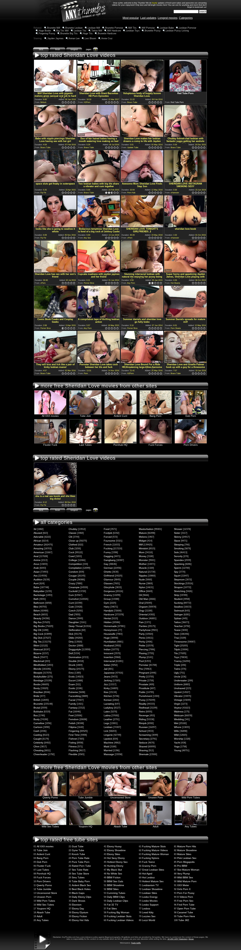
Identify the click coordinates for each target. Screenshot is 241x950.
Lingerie (108, 734)
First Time (74, 734)
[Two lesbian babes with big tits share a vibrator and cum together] (98, 181)
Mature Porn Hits (186, 846)
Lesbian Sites (149, 893)
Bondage (39, 680)
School (142, 731)
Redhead (144, 707)
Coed (72, 556)
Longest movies (167, 17)
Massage (109, 754)
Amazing (38, 548)
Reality (142, 703)
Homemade (110, 626)
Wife (176, 731)
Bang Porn (155, 415)
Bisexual (38, 649)
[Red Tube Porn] (185, 90)
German (108, 567)
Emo (71, 672)
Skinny (177, 536)
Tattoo (177, 622)
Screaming (145, 734)
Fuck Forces (155, 444)
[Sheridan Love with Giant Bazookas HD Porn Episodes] (98, 90)
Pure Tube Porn (80, 862)
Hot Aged (147, 873)
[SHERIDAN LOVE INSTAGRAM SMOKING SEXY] (185, 181)
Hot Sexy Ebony (116, 858)
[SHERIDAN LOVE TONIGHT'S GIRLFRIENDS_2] (142, 226)
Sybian (178, 618)
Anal (36, 556)
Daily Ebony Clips (81, 896)
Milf (141, 544)
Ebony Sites (113, 854)
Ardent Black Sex (81, 885)
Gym (106, 602)
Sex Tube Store (80, 873)
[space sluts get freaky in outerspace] (55, 181)
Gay (106, 564)
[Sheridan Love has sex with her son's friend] (55, 271)
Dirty (71, 641)
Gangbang (110, 560)
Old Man (143, 599)
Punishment (145, 696)
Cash (36, 731)
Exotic (72, 688)
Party (142, 633)
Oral (141, 602)
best (41, 49)
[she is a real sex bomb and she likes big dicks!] (55, 493)
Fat (70, 711)
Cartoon (38, 727)
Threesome (180, 641)
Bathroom (39, 602)
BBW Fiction (113, 877)
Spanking (179, 564)
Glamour (108, 579)
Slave (177, 540)
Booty (37, 688)
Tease (177, 630)
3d (35, 529)
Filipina (73, 727)
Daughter (74, 622)
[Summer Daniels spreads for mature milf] (185, 316)
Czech (72, 610)
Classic (73, 532)
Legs (106, 723)
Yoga (177, 746)
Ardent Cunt (120, 415)
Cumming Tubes (116, 893)
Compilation (75, 567)
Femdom (74, 719)
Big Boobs (39, 626)
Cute (71, 606)
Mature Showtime (187, 850)
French (108, 544)
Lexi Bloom (90, 38)
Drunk (72, 665)
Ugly (176, 672)
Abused (38, 532)
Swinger (178, 614)
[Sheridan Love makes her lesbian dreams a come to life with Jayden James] (142, 135)
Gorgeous (109, 591)
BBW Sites (113, 889)
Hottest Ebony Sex (117, 862)
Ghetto (107, 571)
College (73, 560)
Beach (37, 614)
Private (143, 680)
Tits (176, 653)
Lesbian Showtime (152, 889)
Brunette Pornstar (114, 27)
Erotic (72, 676)
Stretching (179, 591)
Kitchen (108, 696)
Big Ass (38, 622)
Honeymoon (110, 630)
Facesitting (75, 696)
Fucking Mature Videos (155, 850)
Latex (107, 711)
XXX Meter (183, 885)
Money (142, 556)
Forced (108, 536)
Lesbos (146, 908)
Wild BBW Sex (185, 877)
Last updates (148, 17)
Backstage (39, 595)
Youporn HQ (85, 826)
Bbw (36, 606)
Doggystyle (75, 649)
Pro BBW (182, 865)
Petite (142, 645)
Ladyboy (108, 707)
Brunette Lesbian (74, 27)
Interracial (109, 661)
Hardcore (109, 614)
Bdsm (37, 610)
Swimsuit (179, 610)
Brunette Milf (53, 27)
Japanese (109, 672)
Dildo (71, 637)
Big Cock (38, 633)
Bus (36, 715)
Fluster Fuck (50, 444)
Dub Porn (190, 415)
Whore (177, 727)
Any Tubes (191, 826)
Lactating (109, 703)
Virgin (177, 703)
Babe (36, 587)
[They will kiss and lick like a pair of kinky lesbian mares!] (55, 361)
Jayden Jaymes (55, 38)
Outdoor (143, 618)
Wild (176, 734)
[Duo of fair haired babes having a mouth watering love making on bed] (98, 135)
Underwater (180, 680)
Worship (178, 738)
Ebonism (77, 904)
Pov (141, 668)
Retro (142, 711)
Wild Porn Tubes (191, 797)
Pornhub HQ (120, 444)
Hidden (108, 622)
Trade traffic (136, 943)
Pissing (143, 653)
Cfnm (37, 746)
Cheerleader (40, 754)
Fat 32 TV (112, 904)
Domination (75, 657)
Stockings (179, 583)
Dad (71, 614)
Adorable (39, 536)
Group (107, 599)
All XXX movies (50, 415)
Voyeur (178, 707)
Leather (108, 719)
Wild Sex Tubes (50, 826)
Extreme (73, 692)
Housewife (109, 633)
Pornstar (143, 665)
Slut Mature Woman (188, 869)
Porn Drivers (191, 444)
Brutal (37, 707)
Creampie (74, 587)
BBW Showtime (115, 885)
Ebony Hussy (114, 846)
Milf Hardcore (114, 30)
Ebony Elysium (80, 912)
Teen (176, 633)
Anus (36, 564)
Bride (36, 696)
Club (71, 548)
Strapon (178, 587)
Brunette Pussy (153, 30)
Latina (107, 715)
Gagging (108, 556)
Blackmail (39, 661)
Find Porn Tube (185, 904)
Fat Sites (112, 908)
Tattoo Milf (96, 30)
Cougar (73, 575)
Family (72, 703)
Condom (73, 571)
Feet (71, 715)
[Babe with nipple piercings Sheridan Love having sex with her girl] (55, 135)
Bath (36, 599)
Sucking (178, 602)
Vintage (178, 699)
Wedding (179, 719)
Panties (143, 626)
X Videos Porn (185, 896)
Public (142, 692)
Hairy (107, 606)
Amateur (38, 544)
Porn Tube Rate (80, 858)
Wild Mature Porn (187, 881)
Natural (143, 571)
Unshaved (179, 688)
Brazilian (38, 692)
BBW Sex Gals (115, 881)
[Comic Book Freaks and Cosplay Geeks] (55, 316)
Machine (108, 742)
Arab (36, 567)
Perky (142, 641)
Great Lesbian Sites (153, 869)
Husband (109, 645)
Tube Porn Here (186, 916)
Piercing (143, 649)
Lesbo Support (150, 904)
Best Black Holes (81, 889)
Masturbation (146, 529)
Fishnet (73, 738)
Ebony (72, 668)
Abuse (191, 939)
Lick (106, 731)
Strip (176, 595)
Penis (142, 637)
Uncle (177, 676)
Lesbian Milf (94, 27)
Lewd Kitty (147, 912)
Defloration (75, 630)
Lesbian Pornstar (187, 27)
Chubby (73, 529)
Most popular (131, 17)
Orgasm (143, 606)
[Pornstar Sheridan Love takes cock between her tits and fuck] (98, 361)
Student (178, 599)
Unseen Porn (155, 797)
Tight (176, 645)
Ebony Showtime (116, 850)
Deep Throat (76, 626)
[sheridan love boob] (185, 226)
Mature (143, 532)
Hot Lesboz (148, 877)
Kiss (106, 692)
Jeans (107, 676)
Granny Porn (149, 865)
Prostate (143, 684)
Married (108, 750)
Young (177, 750)
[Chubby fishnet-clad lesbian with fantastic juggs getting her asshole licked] (185, 135)
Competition (75, 564)
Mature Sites (184, 854)
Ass (36, 575)
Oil (140, 595)
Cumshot (74, 599)
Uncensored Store (120, 797)
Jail (105, 668)
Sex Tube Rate (80, 869)
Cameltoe (39, 723)
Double (73, 661)
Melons (143, 536)
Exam (72, 684)
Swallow (178, 606)
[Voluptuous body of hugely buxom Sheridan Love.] (142, 90)
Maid (106, 746)
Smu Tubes (78, 877)
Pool (141, 661)
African (37, 540)
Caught (38, 738)
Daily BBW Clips (116, 896)
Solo (176, 552)
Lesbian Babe (167, 27)
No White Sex (114, 873)
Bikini (36, 645)
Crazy (72, 583)
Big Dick (38, 637)
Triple (177, 665)
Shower (178, 529)
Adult (155, 826)
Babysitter (39, 591)
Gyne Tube (78, 850)
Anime (37, 560)
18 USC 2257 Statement (177, 939)
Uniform (178, 684)
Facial (72, 699)
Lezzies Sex (148, 916)
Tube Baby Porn (81, 881)
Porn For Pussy (185, 893)
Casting (38, 734)
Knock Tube (78, 854)
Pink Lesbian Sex (186, 858)
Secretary (144, 738)
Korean (108, 699)
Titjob (177, 649)
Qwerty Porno (50, 797)
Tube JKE (183, 920)
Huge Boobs (45, 30)
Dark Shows (78, 900)
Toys (176, 657)
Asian (37, 571)
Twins (177, 668)
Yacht (177, 742)
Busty (37, 719)
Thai (176, 637)
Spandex (179, 560)
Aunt (36, 583)
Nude (142, 579)
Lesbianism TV (150, 885)
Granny (108, 595)
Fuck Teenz (148, 862)
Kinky (107, 688)
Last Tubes (85, 444)
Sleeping (179, 544)
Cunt (71, 602)
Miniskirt (143, 548)
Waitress (178, 711)
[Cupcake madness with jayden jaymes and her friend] (98, 271)
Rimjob (143, 723)
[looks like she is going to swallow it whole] (55, 226)
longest (74, 49)
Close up (74, 540)
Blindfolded (40, 665)
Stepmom (179, 579)
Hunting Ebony (115, 865)
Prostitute (144, 688)
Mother (143, 564)
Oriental (143, 614)
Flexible (73, 754)
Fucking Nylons (150, 858)
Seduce (143, 742)
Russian (143, 727)
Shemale (144, 754)
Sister (177, 532)
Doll (71, 653)
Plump (142, 657)
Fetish (72, 723)
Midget (142, 540)
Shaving (143, 750)
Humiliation (110, 641)
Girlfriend (109, 575)
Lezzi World (148, 920)
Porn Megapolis (186, 862)
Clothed (73, 544)
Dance (72, 618)
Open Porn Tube (186, 908)
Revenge (144, 715)
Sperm (177, 567)
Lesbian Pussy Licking (177, 30)
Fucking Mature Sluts (154, 846)
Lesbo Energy (150, 896)
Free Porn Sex (185, 900)
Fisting (72, 742)
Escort (72, 680)
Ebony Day (78, 908)
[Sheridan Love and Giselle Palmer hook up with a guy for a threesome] (185, 361)
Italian (107, 665)
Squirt (177, 575)
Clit (70, 536)
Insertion (108, 657)
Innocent (108, 653)
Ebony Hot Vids (80, 920)
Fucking (108, 548)
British (37, 699)
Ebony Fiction (79, 916)
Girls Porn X (184, 889)
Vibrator (178, 696)
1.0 (63, 102)
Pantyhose (145, 630)
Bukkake (38, 711)
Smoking (179, 548)
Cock (71, 552)
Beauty (37, 618)
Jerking (108, 680)
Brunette (38, 703)
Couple (73, 579)
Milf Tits (132, 27)
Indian (107, 649)
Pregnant (144, 672)
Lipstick (108, 738)
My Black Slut (114, 869)
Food (107, 529)
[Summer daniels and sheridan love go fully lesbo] (142, 316)
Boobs (37, 684)
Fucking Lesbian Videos (120, 920)
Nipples (143, 575)
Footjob (108, 532)
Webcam (179, 715)
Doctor (72, 645)
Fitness (73, 746)
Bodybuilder (40, 676)
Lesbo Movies (150, 900)
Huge (107, 637)
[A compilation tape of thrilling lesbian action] (98, 316)
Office (142, 591)
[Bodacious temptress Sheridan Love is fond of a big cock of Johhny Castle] (98, 226)
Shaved (143, 746)
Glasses (108, 583)
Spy (176, 571)
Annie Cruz (107, 38)
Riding (142, 719)
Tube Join (85, 415)
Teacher (178, 626)
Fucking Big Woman (118, 912)
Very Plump (183, 873)
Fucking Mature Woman (155, 854)
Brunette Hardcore (107, 33)
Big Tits (38, 641)
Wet (176, 723)
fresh (57, 49)
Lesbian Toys (133, 30)
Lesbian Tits (80, 30)
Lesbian (108, 727)
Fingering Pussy (47, 33)
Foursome (109, 540)
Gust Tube (77, 846)
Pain (141, 622)
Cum (71, 595)
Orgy (141, 610)
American (39, 552)
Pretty (142, 676)
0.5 (62, 102)
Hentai (107, 618)
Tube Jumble (85, 797)
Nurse (142, 583)
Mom (141, 552)
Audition (38, 579)
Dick (71, 633)
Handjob (108, 610)
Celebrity (38, 742)
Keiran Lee (74, 38)
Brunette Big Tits (69, 33)
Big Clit (37, 630)
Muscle (143, 567)
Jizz (106, 684)
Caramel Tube (185, 912)
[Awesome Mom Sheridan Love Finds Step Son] (142, 181)
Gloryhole (109, 587)
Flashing (73, 750)
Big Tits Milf (62, 30)
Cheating (39, 750)
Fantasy (73, 707)
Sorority (178, 556)
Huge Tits (88, 33)
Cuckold (73, 591)
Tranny (178, 661)
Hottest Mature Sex (153, 881)
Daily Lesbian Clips (117, 900)
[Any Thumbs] (56, 21)
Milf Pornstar (148, 27)
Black (37, 657)
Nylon (142, 587)
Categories (186, 17)
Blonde (37, 668)
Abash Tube (120, 826)
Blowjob (38, 672)
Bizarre (37, 653)
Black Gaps (78, 893)
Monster (143, 560)
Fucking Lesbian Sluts (119, 916)
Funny (107, 552)
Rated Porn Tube (81, 865)
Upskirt (178, 692)
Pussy (142, 699)
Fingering (74, 731)
